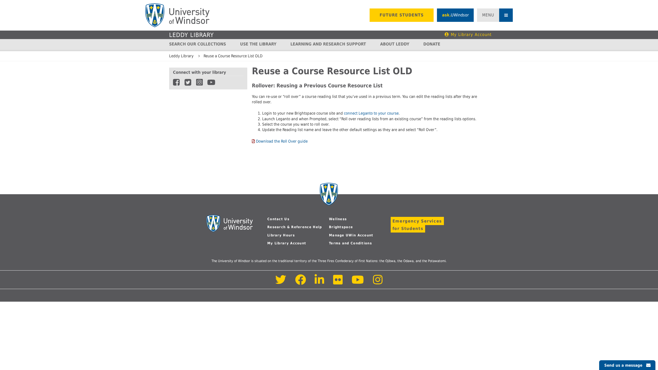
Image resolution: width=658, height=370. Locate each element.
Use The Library (258, 44)
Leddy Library (191, 35)
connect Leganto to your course (371, 113)
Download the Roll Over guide (282, 141)
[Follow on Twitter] (280, 282)
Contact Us (278, 219)
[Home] (177, 15)
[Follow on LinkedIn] (319, 282)
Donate (431, 44)
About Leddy (394, 44)
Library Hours (281, 235)
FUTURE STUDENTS (402, 15)
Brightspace (341, 227)
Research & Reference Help (294, 227)
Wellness (338, 219)
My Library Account (471, 34)
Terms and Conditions (350, 243)
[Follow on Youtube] (358, 282)
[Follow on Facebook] (300, 282)
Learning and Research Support (328, 44)
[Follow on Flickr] (338, 282)
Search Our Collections (197, 44)
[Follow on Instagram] (378, 282)
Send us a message (623, 365)
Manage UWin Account (351, 235)
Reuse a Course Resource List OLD (233, 56)
